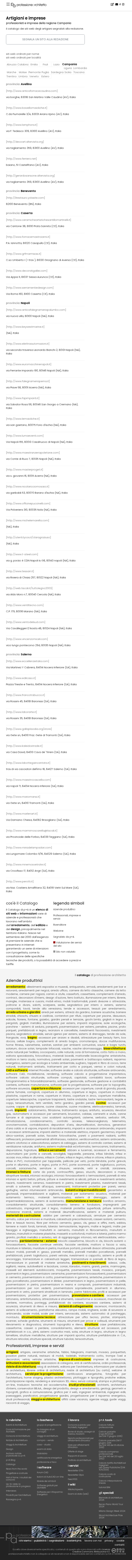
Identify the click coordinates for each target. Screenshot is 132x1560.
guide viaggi (117, 1399)
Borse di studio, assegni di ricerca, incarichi (81, 1432)
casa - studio (44, 1444)
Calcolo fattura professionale (106, 1426)
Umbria (23, 76)
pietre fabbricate (85, 1292)
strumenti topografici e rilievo (63, 1324)
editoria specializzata (20, 1056)
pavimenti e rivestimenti (89, 1262)
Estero (45, 76)
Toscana (79, 72)
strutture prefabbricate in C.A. (105, 1335)
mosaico (107, 1270)
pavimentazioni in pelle (110, 1281)
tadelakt (71, 1356)
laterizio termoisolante (62, 1226)
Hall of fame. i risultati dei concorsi (18, 1478)
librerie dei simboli (46, 1481)
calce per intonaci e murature (36, 1219)
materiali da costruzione (23, 1215)
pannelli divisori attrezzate (98, 1248)
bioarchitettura (114, 1048)
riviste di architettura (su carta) (88, 1370)
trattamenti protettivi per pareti (94, 1186)
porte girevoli (116, 1161)
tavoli (26, 1008)
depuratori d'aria (62, 1125)
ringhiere (92, 1310)
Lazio (56, 64)
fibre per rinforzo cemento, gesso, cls (61, 1223)
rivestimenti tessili (113, 1183)
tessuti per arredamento (108, 1008)
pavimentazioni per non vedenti (28, 1288)
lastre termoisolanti (100, 1099)
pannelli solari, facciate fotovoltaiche (51, 1135)
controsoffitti (65, 1172)
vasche (66, 1048)
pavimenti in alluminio (110, 1288)
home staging (33, 1377)
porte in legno (40, 1164)
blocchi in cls (94, 1241)
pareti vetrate (59, 1255)
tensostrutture (24, 1103)
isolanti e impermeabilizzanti (85, 1190)
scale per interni (52, 1313)
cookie (120, 1540)
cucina (101, 1103)
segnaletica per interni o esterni (90, 1005)
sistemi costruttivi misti (55, 1331)
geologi (105, 1388)
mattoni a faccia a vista (108, 1244)
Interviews (11, 1490)
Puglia (45, 72)
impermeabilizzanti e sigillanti (39, 1194)
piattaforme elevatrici (53, 1310)
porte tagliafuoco (103, 1164)
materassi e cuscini (31, 1001)
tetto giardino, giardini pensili (74, 1103)
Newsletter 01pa (76, 1474)
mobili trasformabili (75, 1001)
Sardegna (56, 72)
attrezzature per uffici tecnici (78, 1317)
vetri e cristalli (98, 1168)
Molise (23, 72)
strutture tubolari (63, 1339)
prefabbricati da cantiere (66, 1302)
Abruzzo (12, 64)
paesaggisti (13, 1395)
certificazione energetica (49, 1457)
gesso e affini (97, 1223)
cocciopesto (48, 1052)
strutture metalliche (32, 1335)
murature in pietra (44, 1248)
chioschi (22, 1016)
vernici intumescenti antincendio (41, 1190)
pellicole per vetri (74, 1161)
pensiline (101, 1026)
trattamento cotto (91, 1356)
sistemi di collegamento (75, 1306)
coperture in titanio (58, 1095)
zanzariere (118, 1168)
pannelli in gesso (37, 1252)
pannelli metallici (62, 1252)
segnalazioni (56, 1540)
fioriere (21, 1019)
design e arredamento (84, 1388)
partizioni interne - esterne (38, 1241)
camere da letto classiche (86, 990)
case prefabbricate (112, 1324)
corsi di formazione (87, 1052)
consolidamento (61, 1328)
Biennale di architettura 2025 (111, 1498)
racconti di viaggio (17, 1403)
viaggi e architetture (45, 1399)
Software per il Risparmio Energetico (50, 1493)
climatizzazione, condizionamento (29, 1121)
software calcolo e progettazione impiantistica (93, 1074)
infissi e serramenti (52, 1150)
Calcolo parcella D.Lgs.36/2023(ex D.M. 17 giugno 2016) (110, 1434)
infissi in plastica (115, 1157)
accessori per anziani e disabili (58, 1037)
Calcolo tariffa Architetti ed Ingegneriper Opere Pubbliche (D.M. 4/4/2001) (112, 1466)
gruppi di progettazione (49, 1424)
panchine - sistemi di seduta (25, 1026)
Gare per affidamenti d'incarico (78, 1446)
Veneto (34, 76)
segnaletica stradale (29, 1034)
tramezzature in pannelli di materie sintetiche (37, 1262)
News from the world (16, 1468)
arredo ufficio (59, 990)
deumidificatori (85, 1125)
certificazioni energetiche (84, 1374)
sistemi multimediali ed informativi (68, 1146)
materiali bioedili (63, 1056)
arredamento (15, 987)
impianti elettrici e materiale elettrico (64, 1132)
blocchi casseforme (71, 1241)
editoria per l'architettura (76, 1366)
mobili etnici (53, 1001)
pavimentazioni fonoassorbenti (85, 1273)
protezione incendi (18, 1212)
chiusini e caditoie (41, 1016)
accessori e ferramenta (109, 1150)
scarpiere (49, 1005)
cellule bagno (26, 1041)
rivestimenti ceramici (30, 1183)
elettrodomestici (103, 1106)
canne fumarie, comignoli (23, 1092)
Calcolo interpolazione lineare (110, 1481)
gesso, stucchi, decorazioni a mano (100, 1172)
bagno (32, 1037)
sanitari (46, 1045)
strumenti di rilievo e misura (38, 1306)
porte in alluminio (17, 1164)
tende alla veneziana (46, 1008)
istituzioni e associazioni (22, 1363)
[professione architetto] (30, 5)
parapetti (52, 1026)
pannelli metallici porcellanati (94, 1252)
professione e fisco (47, 1462)
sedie (61, 1005)
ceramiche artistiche (45, 1352)
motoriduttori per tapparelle (42, 1161)
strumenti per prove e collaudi (87, 1321)
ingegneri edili (116, 1392)
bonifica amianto (114, 1201)
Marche (11, 72)
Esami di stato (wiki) (78, 1493)
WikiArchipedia (75, 1489)
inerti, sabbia (117, 1223)
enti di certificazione (87, 1363)
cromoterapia (88, 1041)
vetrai (26, 1359)
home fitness (14, 1045)
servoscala (72, 1313)
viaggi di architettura (47, 1435)
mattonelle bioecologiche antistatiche (100, 1056)
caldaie (86, 1114)
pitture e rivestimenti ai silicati (66, 1179)
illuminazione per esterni (59, 1023)
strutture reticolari (17, 1339)
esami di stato (44, 1449)
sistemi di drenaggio (92, 1034)
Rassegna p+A (13, 1499)
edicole (10, 1019)
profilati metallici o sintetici (34, 1237)
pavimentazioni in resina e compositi (65, 1284)
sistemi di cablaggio (64, 1143)
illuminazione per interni (101, 997)
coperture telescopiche (21, 1099)
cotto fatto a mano (112, 1052)
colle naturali (65, 1052)
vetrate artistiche (44, 1359)
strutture (91, 1324)
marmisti (91, 1352)
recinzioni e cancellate (63, 1030)
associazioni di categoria (57, 1363)
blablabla (42, 1453)
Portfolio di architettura (79, 1460)
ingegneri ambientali (92, 1392)
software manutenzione (33, 1085)
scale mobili (31, 1313)
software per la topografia (108, 1085)
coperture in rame (31, 1095)
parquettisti (118, 1352)
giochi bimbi (93, 1019)
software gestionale (70, 1081)
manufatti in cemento (54, 1230)
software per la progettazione (70, 1085)
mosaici (104, 1352)
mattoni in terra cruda (20, 1059)
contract (11, 997)
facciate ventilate (77, 1244)
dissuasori (119, 1016)
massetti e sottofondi (70, 1233)
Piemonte (34, 72)
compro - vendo (45, 1440)
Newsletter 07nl (75, 1470)
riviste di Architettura (21, 1366)
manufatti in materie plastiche (36, 1233)
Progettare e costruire (17, 1473)
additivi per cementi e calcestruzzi (67, 1215)
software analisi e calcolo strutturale (74, 1070)
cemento (119, 1219)
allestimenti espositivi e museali (47, 987)
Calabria (23, 64)
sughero (81, 1063)
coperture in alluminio (55, 1092)
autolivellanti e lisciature (42, 1266)
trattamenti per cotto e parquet (69, 1066)
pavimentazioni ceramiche (47, 1273)
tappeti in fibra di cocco (102, 1063)
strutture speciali (40, 1339)
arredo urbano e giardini (23, 1012)
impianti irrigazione (89, 1023)
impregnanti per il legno (41, 1208)
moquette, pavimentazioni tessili (78, 1270)
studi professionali (82, 1385)
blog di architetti (48, 1366)
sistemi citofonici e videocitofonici (27, 1143)
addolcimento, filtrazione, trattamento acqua (57, 1110)
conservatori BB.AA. (29, 1388)
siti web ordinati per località (23, 57)
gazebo (44, 1019)
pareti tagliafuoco (36, 1255)
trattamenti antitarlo (31, 1066)
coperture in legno (84, 1092)
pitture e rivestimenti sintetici (106, 1179)
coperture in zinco (84, 1095)
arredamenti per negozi (34, 990)
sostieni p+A (74, 1540)
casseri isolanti (102, 1219)
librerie (121, 997)
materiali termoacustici (54, 1197)
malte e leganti (101, 1226)
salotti (37, 1005)
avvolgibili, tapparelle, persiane (73, 1154)
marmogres (117, 1266)
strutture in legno (90, 1331)
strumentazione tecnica (38, 1317)
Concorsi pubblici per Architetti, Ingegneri (79, 1426)
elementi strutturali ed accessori (96, 1328)
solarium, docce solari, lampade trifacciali (33, 1048)
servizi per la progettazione (44, 1374)
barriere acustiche (103, 1012)
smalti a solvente (18, 1186)
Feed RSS (72, 1479)
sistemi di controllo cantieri (95, 1143)
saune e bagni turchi (111, 1045)
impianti (20, 1110)
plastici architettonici (58, 1377)
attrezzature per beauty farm (100, 1037)
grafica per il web (65, 1392)
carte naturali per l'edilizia (22, 1052)
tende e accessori (76, 1008)
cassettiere (87, 994)
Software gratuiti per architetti (47, 1486)
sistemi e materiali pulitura (106, 1212)
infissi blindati (105, 1154)
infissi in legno (74, 1157)
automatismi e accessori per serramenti (39, 1114)
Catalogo (11, 1464)
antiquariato (77, 987)
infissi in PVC (14, 1161)
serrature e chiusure (55, 1168)
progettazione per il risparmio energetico (97, 1395)
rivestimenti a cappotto (85, 1255)
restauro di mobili (51, 1356)
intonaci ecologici (41, 1175)
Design (9, 1449)
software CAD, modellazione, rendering (32, 1074)
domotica (103, 1125)
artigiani (12, 1352)
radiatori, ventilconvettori (83, 1139)
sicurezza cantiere (98, 1302)
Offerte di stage (75, 1451)
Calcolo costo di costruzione (107, 1475)
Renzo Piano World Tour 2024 (111, 1505)
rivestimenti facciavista (94, 1030)
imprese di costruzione (74, 1359)
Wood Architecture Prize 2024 (111, 1516)
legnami (84, 1226)
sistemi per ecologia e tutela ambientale (47, 1063)
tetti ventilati (44, 1103)
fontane (33, 1019)
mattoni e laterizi (96, 1233)
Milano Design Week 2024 (112, 1511)
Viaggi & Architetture (16, 1444)
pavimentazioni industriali (109, 1284)
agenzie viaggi (98, 1399)
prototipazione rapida (20, 1381)
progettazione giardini (54, 1395)
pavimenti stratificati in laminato (52, 1292)
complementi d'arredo (110, 994)
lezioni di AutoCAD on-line (50, 1476)
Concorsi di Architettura (18, 1435)
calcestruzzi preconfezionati (74, 1219)
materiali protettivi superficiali (80, 1208)
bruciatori (74, 1114)
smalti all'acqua (42, 1186)
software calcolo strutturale (25, 1077)
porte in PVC (59, 1164)
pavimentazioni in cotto (37, 1277)
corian (64, 1266)
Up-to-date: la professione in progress (18, 1485)
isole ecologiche (114, 1023)
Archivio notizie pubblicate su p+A (15, 1454)
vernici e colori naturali (109, 1066)
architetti (103, 1385)
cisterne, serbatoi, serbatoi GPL (104, 1117)
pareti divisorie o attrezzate (107, 1001)
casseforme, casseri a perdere (27, 1328)
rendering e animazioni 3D (52, 1381)
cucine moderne (79, 1106)
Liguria (68, 68)
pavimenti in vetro (18, 1292)
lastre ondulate (77, 1099)
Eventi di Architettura (16, 1424)
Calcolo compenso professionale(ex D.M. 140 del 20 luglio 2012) (111, 1455)
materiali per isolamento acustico (84, 1194)
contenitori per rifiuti (68, 1016)
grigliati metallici (30, 1023)
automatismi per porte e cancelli (28, 1154)
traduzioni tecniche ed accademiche (42, 1385)
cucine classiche (56, 1106)
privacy (109, 1540)
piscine (112, 1026)
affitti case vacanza (74, 1399)
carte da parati (44, 1172)
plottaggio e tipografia (88, 1377)
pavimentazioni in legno (78, 1281)
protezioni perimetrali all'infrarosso (44, 1139)
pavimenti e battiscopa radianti (91, 1059)
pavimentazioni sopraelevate (73, 1288)
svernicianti (63, 1186)
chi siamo (25, 1540)
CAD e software (16, 1070)
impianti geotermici (101, 1132)
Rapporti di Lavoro (77, 1455)
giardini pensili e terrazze (67, 1019)
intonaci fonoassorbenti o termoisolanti (79, 1175)
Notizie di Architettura (17, 1440)
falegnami (77, 1352)
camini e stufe (55, 994)
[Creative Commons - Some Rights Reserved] (118, 1550)
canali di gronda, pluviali (110, 1088)
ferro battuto (75, 997)
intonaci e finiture (18, 1172)
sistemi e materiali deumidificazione (59, 1212)
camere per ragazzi (32, 994)
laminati (120, 1106)
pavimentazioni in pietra (22, 1284)
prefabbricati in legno (32, 1030)
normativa (43, 1059)
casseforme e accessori (90, 1299)
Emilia (34, 64)
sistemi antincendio (112, 1139)
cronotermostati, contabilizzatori (27, 1125)
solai (75, 1331)
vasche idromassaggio (87, 1048)
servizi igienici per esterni (61, 1034)
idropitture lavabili (17, 1175)
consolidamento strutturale (24, 1204)
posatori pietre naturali (21, 1356)
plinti (36, 1331)
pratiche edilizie (115, 1377)
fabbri (65, 1352)
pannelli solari (60, 1059)
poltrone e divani (18, 1005)
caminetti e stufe (104, 1114)
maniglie (11, 1001)
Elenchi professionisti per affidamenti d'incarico (81, 1439)
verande (78, 1168)
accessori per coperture (77, 1088)
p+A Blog (10, 1460)
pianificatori (30, 1395)
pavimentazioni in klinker (46, 1281)
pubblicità (40, 1540)
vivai (23, 1037)
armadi (90, 987)
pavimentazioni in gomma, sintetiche (78, 1277)
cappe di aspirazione (30, 1106)
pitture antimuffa (114, 1208)
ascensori (100, 1306)
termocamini (100, 1146)
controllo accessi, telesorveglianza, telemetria (91, 1121)
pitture (41, 1179)
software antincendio (111, 1070)
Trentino (12, 76)
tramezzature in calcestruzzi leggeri (46, 1259)
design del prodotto (56, 1388)
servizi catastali (87, 1381)
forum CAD (42, 1472)
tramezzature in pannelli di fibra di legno (98, 1259)
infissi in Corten (54, 1157)
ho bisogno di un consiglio (46, 1430)
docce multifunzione (112, 1041)
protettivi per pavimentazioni (49, 1295)
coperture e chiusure (46, 1088)
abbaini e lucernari (79, 1150)
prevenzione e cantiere (87, 1295)
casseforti (72, 994)
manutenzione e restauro (83, 1201)
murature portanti (68, 1248)
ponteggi (40, 1302)
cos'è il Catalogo (22, 903)
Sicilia (67, 72)
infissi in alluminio (33, 1157)
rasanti (10, 1183)
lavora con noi (93, 1540)
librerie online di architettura (46, 1370)
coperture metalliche (111, 1095)
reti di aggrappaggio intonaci (72, 1237)
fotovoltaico (43, 1056)
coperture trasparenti (52, 1099)
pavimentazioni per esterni (76, 1026)
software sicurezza (18, 1088)
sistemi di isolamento (49, 1201)
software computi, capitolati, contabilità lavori (79, 1077)
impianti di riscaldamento (54, 1128)
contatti (119, 1545)
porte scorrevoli (79, 1164)
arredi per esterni (52, 1012)
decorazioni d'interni (31, 997)
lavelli (9, 1110)
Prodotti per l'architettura (18, 1495)
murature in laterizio (18, 1248)
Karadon (74, 1266)
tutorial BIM (104, 1487)
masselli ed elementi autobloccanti (30, 1270)
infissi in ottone (94, 1157)
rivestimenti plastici (87, 1183)
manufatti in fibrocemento (89, 1230)
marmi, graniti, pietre (95, 1266)
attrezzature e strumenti (57, 1299)
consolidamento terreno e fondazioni (73, 1204)
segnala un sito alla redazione (45, 39)
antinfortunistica (30, 1299)
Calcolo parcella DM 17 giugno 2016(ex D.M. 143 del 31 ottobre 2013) (111, 1444)
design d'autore (56, 997)
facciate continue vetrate (45, 1244)
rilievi (73, 1381)
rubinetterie (32, 1045)
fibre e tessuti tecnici (20, 1223)
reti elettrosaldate (104, 1237)
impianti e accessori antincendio (93, 1128)
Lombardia (79, 68)
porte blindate (97, 1161)
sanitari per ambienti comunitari (74, 1045)
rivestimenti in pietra (59, 1183)
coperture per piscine (97, 1016)
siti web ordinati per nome (22, 54)
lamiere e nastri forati (20, 1226)
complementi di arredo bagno (57, 1041)
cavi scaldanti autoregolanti (61, 1117)
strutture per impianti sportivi (66, 1335)
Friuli (45, 64)
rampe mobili (77, 1310)
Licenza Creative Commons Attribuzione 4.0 (91, 1550)
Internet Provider (39, 1070)
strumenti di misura (53, 1321)
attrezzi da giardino (77, 1012)
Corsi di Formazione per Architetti (18, 1430)
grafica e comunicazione (36, 1392)
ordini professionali (113, 1363)
